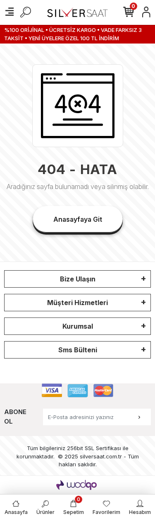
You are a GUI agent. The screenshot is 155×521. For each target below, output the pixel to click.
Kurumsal (77, 326)
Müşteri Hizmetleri (77, 302)
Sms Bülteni (77, 350)
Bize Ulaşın (77, 279)
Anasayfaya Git (77, 219)
